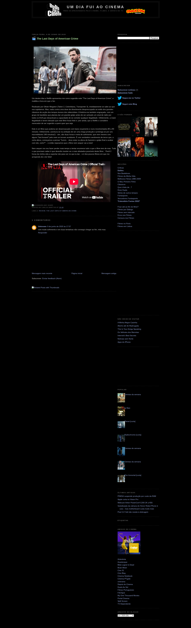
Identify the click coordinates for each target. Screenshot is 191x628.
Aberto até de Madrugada (128, 326)
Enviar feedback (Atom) (52, 278)
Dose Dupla (122, 190)
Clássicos (121, 184)
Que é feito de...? (125, 187)
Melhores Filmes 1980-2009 (129, 179)
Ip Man (127, 408)
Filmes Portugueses (126, 590)
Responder (42, 233)
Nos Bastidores (124, 173)
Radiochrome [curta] (132, 435)
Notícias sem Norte (125, 339)
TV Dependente (124, 604)
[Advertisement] (95, 25)
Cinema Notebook (125, 576)
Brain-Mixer (122, 568)
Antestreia (122, 559)
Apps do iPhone (124, 342)
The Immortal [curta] (132, 475)
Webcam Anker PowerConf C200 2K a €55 (135, 503)
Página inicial (76, 273)
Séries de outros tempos (128, 193)
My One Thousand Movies (128, 595)
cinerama (121, 582)
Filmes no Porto (124, 224)
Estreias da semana (132, 394)
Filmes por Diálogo (125, 209)
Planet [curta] (129, 421)
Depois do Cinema (125, 584)
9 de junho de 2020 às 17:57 (59, 226)
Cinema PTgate (124, 579)
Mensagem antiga (108, 273)
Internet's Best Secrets (127, 335)
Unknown (42, 226)
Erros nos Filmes (124, 215)
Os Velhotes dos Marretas (128, 332)
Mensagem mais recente (42, 273)
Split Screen (122, 601)
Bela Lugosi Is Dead (126, 565)
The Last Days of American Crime (57, 38)
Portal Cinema (123, 598)
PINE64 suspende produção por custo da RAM (137, 496)
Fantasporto (123, 196)
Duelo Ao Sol (123, 587)
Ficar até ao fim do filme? (128, 207)
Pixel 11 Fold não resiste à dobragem (133, 512)
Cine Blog (122, 573)
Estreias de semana (132, 448)
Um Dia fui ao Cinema (95, 7)
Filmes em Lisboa (125, 226)
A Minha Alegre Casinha (127, 322)
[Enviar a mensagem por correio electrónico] (64, 207)
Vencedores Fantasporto (128, 198)
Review (42, 211)
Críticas (121, 168)
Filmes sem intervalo (126, 212)
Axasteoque (122, 562)
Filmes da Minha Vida (126, 176)
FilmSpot (121, 593)
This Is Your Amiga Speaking (129, 329)
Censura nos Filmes (126, 218)
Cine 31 (121, 570)
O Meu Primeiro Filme (127, 182)
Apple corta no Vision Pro (128, 499)
